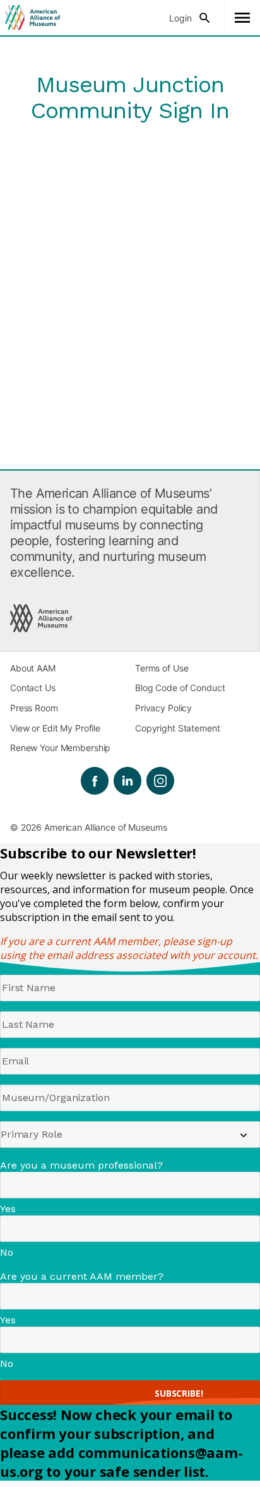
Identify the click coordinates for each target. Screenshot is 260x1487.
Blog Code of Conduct (180, 687)
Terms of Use (161, 668)
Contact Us (33, 687)
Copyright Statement (177, 728)
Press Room (34, 707)
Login (180, 18)
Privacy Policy (163, 707)
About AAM (33, 668)
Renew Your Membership (60, 747)
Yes (8, 1209)
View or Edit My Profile (55, 728)
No (6, 1252)
